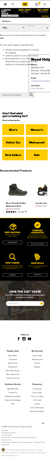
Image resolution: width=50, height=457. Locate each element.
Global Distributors (37, 411)
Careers (37, 404)
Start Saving (37, 274)
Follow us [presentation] (25, 334)
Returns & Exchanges (13, 400)
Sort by (30, 26)
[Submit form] (41, 303)
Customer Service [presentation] (13, 384)
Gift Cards (37, 400)
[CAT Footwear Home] (25, 4)
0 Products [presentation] (6, 21)
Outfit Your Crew (12, 378)
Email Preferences (37, 407)
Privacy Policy (36, 309)
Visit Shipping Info (12, 242)
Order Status (37, 355)
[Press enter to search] (31, 95)
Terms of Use (6, 440)
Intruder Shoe (42, 203)
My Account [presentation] (37, 351)
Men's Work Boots (13, 370)
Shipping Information (13, 396)
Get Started (12, 275)
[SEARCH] (13, 4)
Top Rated (13, 359)
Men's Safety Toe (12, 374)
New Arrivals (13, 363)
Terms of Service (18, 310)
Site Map (4, 430)
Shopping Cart (37, 359)
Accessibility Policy (8, 433)
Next (46, 196)
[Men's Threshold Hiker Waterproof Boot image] (17, 190)
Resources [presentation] (37, 384)
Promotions (37, 389)
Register (37, 367)
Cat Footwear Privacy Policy (31, 310)
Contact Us (12, 392)
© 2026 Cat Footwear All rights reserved (16, 426)
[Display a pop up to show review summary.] (26, 212)
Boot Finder (37, 392)
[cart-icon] (44, 4)
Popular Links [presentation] (13, 351)
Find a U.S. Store (37, 396)
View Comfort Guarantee (37, 244)
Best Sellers (12, 355)
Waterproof (12, 367)
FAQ (13, 404)
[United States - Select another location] (43, 423)
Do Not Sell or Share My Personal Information (18, 437)
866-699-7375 (12, 389)
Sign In (37, 363)
